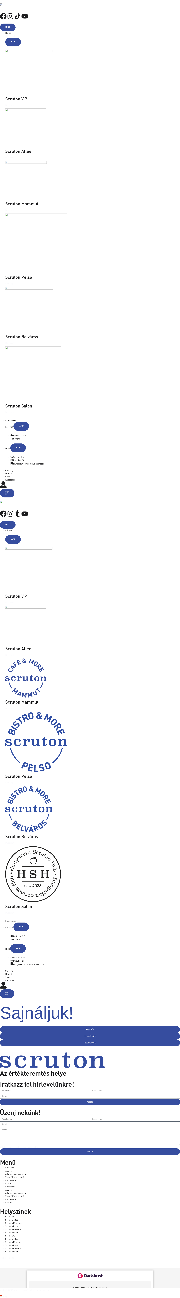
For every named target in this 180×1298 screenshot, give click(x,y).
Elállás (8, 1183)
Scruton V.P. (16, 98)
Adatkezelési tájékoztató (16, 1174)
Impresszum (11, 1180)
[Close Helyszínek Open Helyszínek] (13, 42)
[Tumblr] (17, 513)
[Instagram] (10, 16)
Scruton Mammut (21, 203)
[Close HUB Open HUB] (18, 447)
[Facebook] (3, 16)
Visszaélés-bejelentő (14, 1177)
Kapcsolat (10, 1167)
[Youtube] (24, 16)
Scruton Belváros (21, 336)
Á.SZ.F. (8, 1170)
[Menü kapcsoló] (8, 27)
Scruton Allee (18, 151)
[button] (90, 1296)
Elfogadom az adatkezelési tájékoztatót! (20, 1147)
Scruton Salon (18, 405)
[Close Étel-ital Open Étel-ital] (21, 426)
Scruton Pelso (18, 277)
